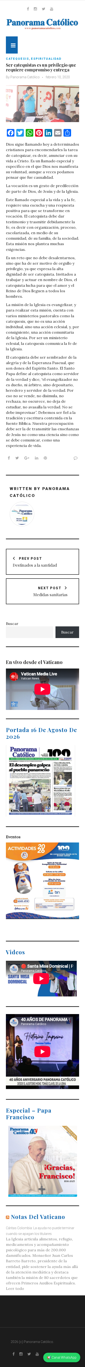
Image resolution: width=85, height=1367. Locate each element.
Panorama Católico (25, 77)
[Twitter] (43, 9)
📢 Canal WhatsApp (61, 1357)
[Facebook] (28, 9)
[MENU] (12, 45)
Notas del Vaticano (38, 1216)
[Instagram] (35, 9)
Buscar (12, 623)
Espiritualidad (46, 58)
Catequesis (17, 58)
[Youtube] (51, 9)
